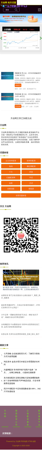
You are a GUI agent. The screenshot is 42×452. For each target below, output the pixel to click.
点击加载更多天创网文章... (21, 118)
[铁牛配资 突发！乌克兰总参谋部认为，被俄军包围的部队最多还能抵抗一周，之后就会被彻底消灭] (21, 277)
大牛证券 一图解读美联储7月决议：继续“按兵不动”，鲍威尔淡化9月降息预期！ (19, 315)
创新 (11, 183)
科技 (31, 172)
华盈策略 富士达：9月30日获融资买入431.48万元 (28, 95)
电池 (11, 166)
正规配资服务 (28, 417)
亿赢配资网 (10, 177)
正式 (31, 183)
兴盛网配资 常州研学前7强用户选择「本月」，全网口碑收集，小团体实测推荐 (20, 371)
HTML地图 (32, 441)
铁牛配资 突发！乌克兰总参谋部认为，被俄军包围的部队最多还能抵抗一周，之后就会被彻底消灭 (21, 288)
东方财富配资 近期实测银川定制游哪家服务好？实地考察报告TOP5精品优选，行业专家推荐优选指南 (22, 380)
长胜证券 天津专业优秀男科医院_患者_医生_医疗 (20, 334)
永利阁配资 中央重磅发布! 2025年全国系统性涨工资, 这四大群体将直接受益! (20, 325)
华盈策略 (18, 106)
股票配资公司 (16, 417)
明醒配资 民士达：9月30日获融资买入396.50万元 (28, 74)
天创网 (5, 413)
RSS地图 (24, 441)
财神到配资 (31, 160)
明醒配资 (18, 85)
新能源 (31, 188)
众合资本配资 (11, 160)
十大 (11, 172)
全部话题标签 (21, 195)
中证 (31, 177)
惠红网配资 (31, 166)
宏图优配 (10, 188)
